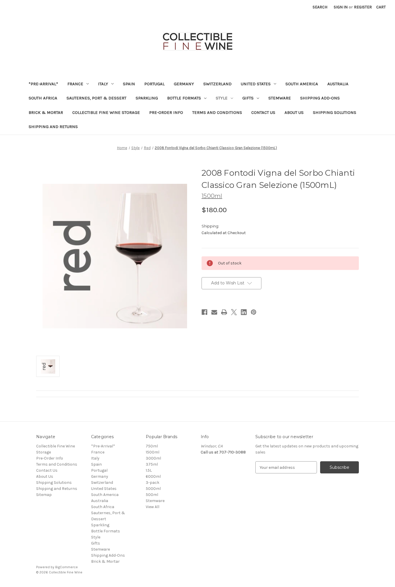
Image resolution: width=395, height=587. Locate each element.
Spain (129, 83)
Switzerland (217, 83)
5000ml (153, 488)
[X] (234, 312)
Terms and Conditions (217, 112)
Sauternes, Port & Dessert (96, 98)
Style (222, 98)
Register (363, 7)
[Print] (224, 312)
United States (256, 83)
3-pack (152, 482)
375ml (152, 464)
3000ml (153, 458)
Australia (337, 83)
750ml (152, 446)
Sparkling (147, 98)
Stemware (279, 98)
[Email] (214, 312)
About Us (294, 112)
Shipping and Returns (53, 126)
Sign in (341, 7)
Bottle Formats (184, 98)
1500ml (152, 452)
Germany (184, 83)
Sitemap (44, 494)
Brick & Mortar (46, 112)
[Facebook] (204, 312)
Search (320, 7)
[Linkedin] (244, 312)
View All (152, 506)
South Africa (43, 98)
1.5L (149, 470)
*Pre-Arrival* (43, 83)
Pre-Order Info (166, 112)
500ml (152, 494)
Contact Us (263, 112)
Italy (103, 83)
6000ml (153, 476)
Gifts (248, 98)
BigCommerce (66, 567)
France (75, 83)
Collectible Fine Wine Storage (106, 112)
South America (301, 83)
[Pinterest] (253, 312)
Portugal (154, 83)
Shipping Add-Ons (320, 98)
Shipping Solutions (334, 112)
